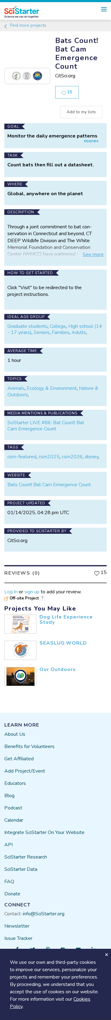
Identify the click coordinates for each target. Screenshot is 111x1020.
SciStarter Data (20, 869)
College (58, 326)
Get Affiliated (19, 758)
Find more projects (27, 25)
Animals (16, 388)
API (8, 844)
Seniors (42, 332)
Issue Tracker (18, 938)
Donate (12, 893)
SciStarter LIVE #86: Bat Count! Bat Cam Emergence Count (45, 425)
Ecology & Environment (52, 388)
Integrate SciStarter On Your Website (44, 832)
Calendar (13, 820)
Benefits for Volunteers (29, 746)
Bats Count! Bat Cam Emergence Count (49, 484)
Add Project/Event (24, 771)
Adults (79, 332)
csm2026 (72, 456)
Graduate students (27, 326)
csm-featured (21, 456)
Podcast (13, 808)
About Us (14, 734)
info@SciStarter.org (43, 913)
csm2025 (49, 456)
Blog (9, 795)
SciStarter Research (25, 857)
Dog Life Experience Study (66, 620)
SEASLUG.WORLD (63, 643)
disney (91, 456)
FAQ (9, 881)
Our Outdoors (57, 669)
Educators (15, 783)
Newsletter (16, 926)
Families (60, 332)
